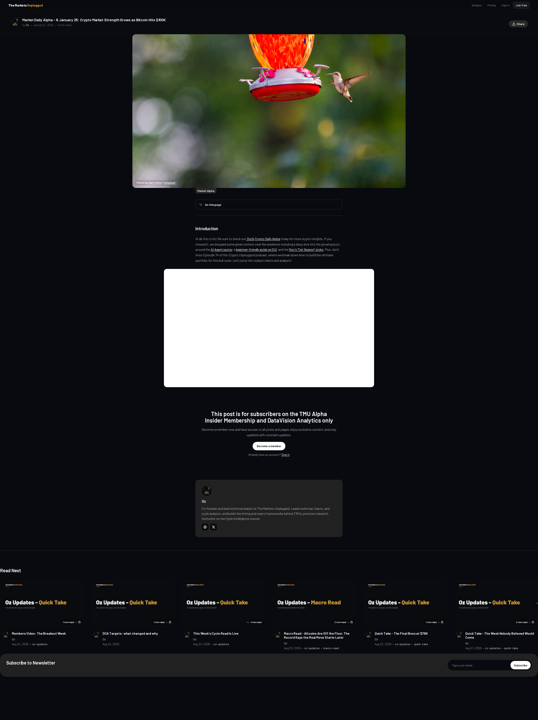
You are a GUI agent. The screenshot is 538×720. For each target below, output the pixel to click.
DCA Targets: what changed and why (130, 633)
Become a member (269, 446)
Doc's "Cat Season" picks (306, 249)
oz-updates (39, 644)
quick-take (421, 644)
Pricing (492, 5)
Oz (27, 25)
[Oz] (15, 22)
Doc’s (250, 239)
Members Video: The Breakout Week (39, 633)
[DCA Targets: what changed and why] (133, 603)
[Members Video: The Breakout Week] (42, 603)
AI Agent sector (221, 249)
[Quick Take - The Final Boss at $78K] (405, 603)
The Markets (25, 5)
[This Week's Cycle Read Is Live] (223, 603)
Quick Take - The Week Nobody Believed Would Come (499, 635)
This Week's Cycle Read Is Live (216, 633)
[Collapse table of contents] (200, 204)
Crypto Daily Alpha (267, 239)
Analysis (476, 5)
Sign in (505, 5)
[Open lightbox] (400, 40)
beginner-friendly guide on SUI (256, 249)
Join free (521, 5)
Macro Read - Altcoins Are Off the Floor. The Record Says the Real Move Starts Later (316, 635)
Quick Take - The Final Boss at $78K (401, 633)
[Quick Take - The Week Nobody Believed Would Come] (496, 603)
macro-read (331, 648)
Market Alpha (206, 191)
